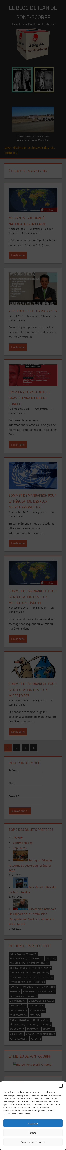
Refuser (33, 1132)
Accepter (33, 1123)
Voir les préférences (33, 1142)
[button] (61, 1085)
